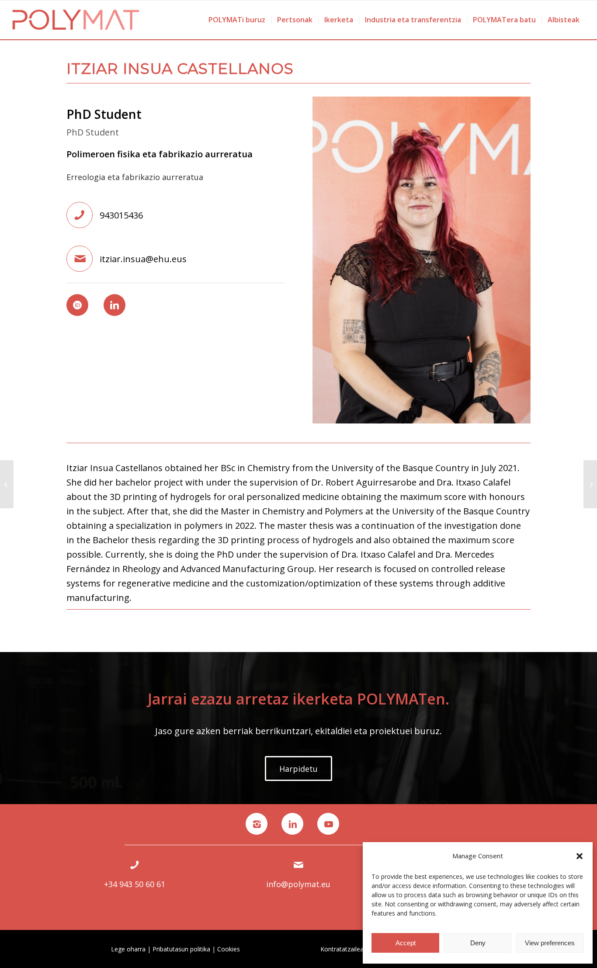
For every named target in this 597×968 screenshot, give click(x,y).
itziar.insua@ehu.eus (143, 259)
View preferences (550, 943)
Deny (478, 943)
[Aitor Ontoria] (7, 484)
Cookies (228, 949)
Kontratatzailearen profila (356, 949)
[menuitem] (237, 19)
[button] (579, 856)
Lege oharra (128, 949)
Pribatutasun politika (181, 949)
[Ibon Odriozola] (590, 484)
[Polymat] (76, 19)
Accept (406, 943)
